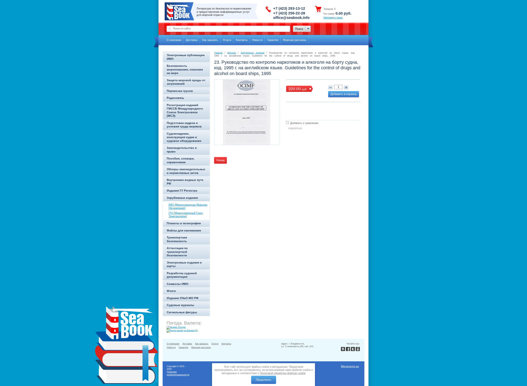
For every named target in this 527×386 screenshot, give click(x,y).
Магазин (231, 53)
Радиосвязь (175, 97)
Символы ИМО (177, 283)
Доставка (191, 40)
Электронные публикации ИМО (186, 56)
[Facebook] (348, 350)
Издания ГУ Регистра (182, 190)
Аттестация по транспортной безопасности (177, 251)
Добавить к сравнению (303, 123)
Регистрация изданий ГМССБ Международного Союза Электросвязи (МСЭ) (185, 110)
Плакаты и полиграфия (184, 223)
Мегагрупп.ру (350, 366)
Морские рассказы (294, 40)
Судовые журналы (180, 305)
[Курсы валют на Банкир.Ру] (182, 330)
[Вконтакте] (343, 350)
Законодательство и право (182, 149)
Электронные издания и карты (184, 264)
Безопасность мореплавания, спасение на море (185, 69)
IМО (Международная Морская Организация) (188, 206)
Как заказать (210, 40)
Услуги (227, 40)
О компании (174, 40)
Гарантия (272, 40)
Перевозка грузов (180, 90)
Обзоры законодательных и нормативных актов (186, 171)
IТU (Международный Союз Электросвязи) (186, 214)
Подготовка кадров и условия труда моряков (184, 124)
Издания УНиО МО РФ (182, 298)
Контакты (241, 40)
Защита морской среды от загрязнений (186, 82)
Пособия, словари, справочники (181, 160)
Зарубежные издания (182, 197)
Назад (220, 160)
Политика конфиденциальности (178, 373)
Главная (218, 53)
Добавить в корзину (344, 94)
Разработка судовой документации (182, 275)
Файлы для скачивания (184, 230)
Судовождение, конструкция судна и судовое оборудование (184, 137)
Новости (257, 40)
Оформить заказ (333, 17)
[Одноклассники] (358, 350)
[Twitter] (353, 350)
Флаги (171, 290)
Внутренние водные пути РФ (185, 181)
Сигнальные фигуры (182, 312)
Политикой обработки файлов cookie (282, 373)
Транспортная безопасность (177, 239)
